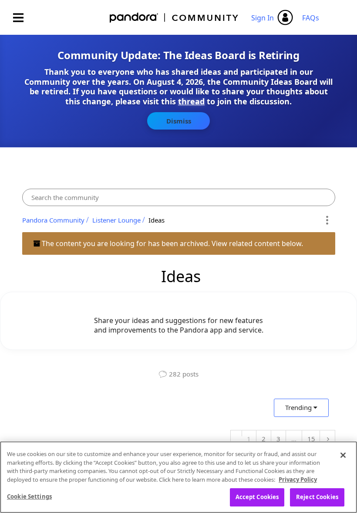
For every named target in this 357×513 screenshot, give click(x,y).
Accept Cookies (257, 497)
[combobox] (178, 197)
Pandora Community (174, 17)
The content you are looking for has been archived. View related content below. (171, 243)
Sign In (262, 18)
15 (311, 438)
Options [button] (327, 220)
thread (191, 101)
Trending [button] (298, 407)
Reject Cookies (317, 497)
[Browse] (22, 17)
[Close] (343, 455)
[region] (178, 477)
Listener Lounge (116, 220)
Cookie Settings (29, 496)
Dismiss (178, 121)
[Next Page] (327, 439)
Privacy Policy (298, 479)
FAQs (310, 18)
